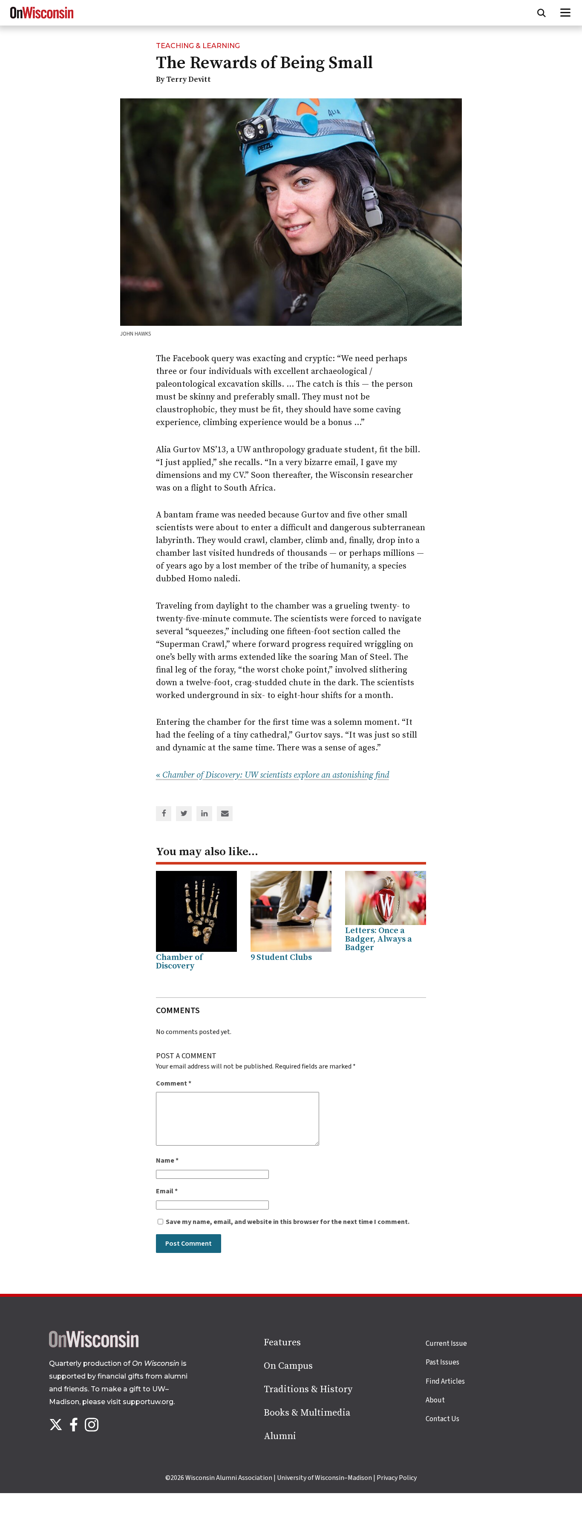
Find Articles (445, 1381)
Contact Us (442, 1419)
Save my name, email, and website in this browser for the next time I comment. (287, 1222)
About (435, 1400)
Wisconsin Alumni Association (228, 1477)
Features (282, 1342)
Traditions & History (308, 1389)
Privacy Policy (397, 1477)
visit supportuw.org (140, 1402)
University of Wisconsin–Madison (324, 1477)
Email (167, 1191)
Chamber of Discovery (179, 961)
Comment (173, 1083)
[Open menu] (565, 12)
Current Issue (446, 1344)
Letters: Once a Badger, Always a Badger (378, 939)
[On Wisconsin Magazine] (41, 19)
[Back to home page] (93, 1345)
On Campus (288, 1366)
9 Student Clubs (281, 957)
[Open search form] (541, 13)
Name (167, 1160)
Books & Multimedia (307, 1413)
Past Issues (442, 1362)
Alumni (280, 1436)
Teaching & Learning (198, 46)
